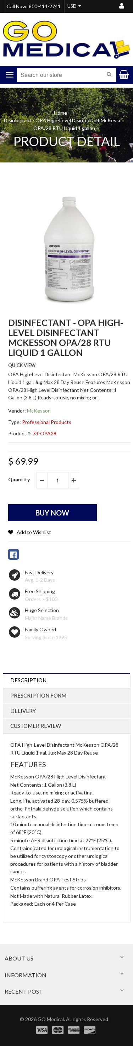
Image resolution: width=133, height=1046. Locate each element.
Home (60, 113)
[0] (13, 554)
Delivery (23, 711)
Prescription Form (38, 695)
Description (28, 680)
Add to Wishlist (34, 532)
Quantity (19, 479)
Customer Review (35, 726)
